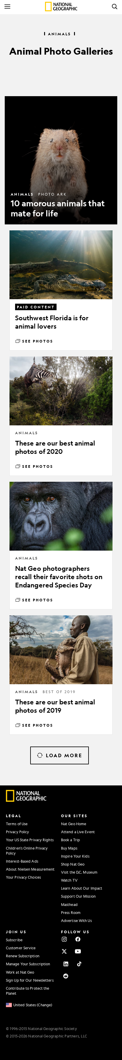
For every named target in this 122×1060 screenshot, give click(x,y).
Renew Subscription (22, 955)
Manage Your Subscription (28, 963)
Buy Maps (69, 848)
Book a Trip (70, 839)
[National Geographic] (61, 6)
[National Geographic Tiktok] (79, 964)
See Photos (37, 341)
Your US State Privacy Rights (30, 839)
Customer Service (21, 947)
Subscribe (14, 939)
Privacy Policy (17, 831)
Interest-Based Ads (22, 861)
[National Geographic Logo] (26, 800)
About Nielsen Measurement (30, 869)
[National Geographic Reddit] (65, 976)
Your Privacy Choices (23, 877)
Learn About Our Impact (81, 888)
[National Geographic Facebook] (78, 939)
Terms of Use (17, 823)
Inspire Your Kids (75, 856)
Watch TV (69, 880)
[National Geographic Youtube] (78, 951)
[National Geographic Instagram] (64, 939)
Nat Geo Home (73, 823)
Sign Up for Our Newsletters (30, 980)
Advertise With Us (76, 920)
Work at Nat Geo (20, 972)
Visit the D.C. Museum (79, 872)
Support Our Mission (78, 896)
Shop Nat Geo (72, 864)
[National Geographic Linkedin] (65, 964)
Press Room (71, 912)
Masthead (69, 904)
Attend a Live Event (78, 831)
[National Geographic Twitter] (64, 951)
